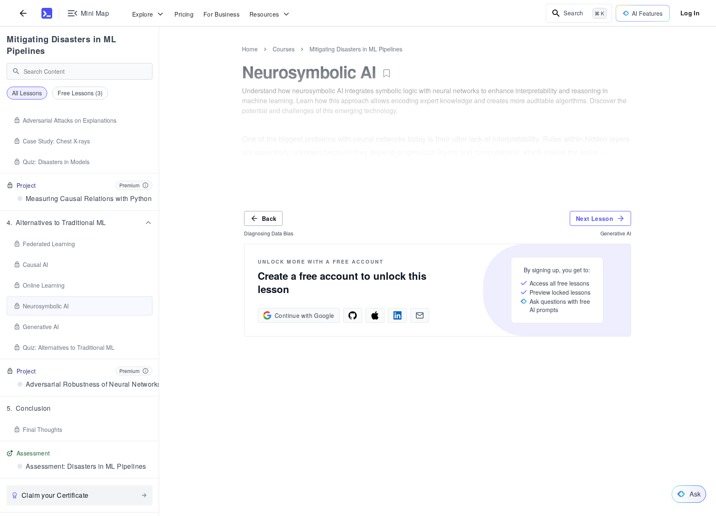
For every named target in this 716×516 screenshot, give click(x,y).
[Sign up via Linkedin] (397, 315)
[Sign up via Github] (352, 315)
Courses (284, 49)
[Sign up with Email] (419, 315)
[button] (79, 222)
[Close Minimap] (159, 58)
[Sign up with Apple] (375, 315)
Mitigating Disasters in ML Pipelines (61, 44)
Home (250, 49)
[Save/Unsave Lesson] (386, 73)
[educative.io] (46, 13)
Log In (689, 12)
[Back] (23, 13)
